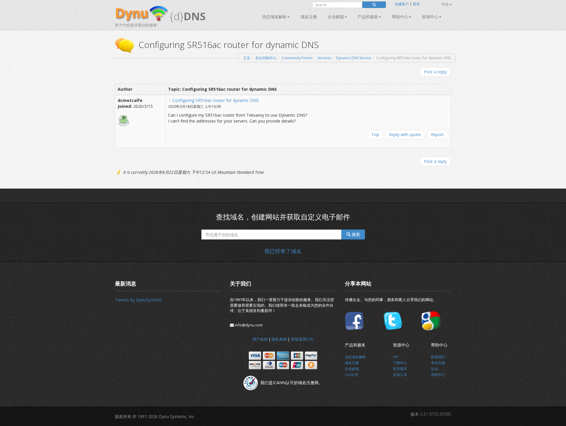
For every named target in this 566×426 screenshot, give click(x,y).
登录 (416, 3)
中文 (445, 4)
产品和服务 (368, 16)
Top (375, 134)
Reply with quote (405, 134)
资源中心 (430, 16)
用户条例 (260, 339)
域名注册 (308, 16)
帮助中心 (400, 16)
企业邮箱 (336, 16)
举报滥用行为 (302, 339)
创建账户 (402, 3)
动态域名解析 (274, 16)
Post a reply (435, 72)
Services (324, 57)
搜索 (355, 234)
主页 (246, 57)
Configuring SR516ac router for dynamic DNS (215, 100)
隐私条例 (279, 339)
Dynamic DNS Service (353, 57)
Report (437, 134)
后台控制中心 (266, 57)
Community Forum (297, 57)
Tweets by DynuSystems (138, 300)
